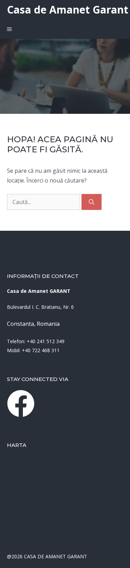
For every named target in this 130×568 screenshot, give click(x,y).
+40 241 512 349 (45, 341)
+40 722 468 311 (41, 350)
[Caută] (91, 202)
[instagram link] (21, 403)
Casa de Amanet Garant (67, 9)
